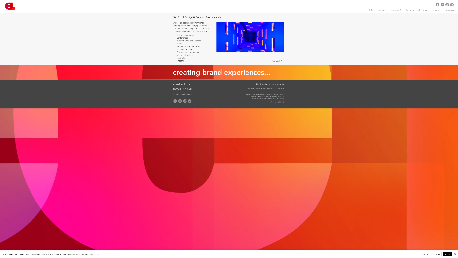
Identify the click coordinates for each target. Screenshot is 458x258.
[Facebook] (437, 4)
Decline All (436, 254)
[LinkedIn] (452, 4)
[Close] (455, 254)
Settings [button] (425, 254)
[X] (442, 4)
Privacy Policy (94, 254)
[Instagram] (447, 4)
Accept (447, 254)
